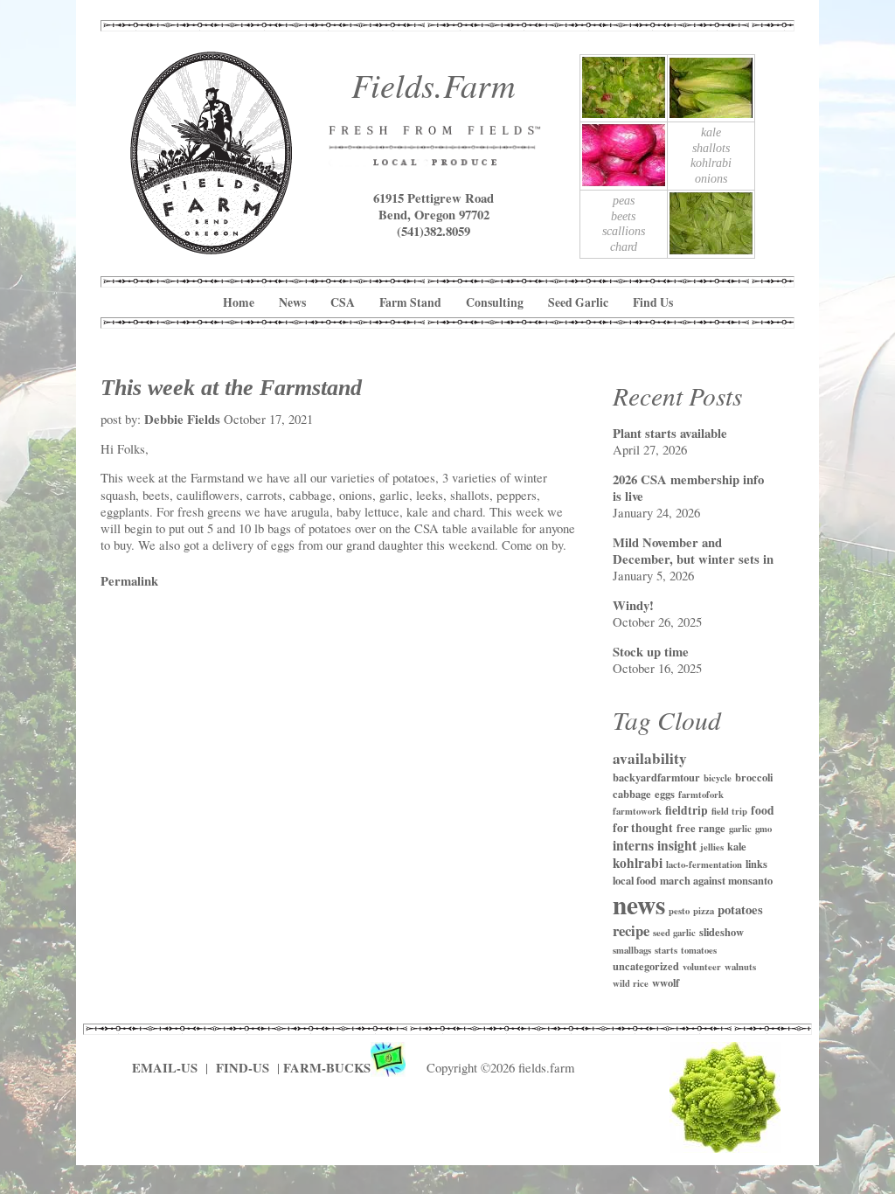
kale (736, 846)
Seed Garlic (578, 302)
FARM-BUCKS (327, 1068)
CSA (342, 302)
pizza (703, 911)
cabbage (632, 794)
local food (634, 880)
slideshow (721, 932)
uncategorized (646, 966)
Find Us (653, 302)
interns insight (655, 845)
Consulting (495, 302)
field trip (729, 811)
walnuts (740, 967)
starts (666, 950)
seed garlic (674, 933)
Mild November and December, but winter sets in (693, 550)
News (292, 302)
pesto (679, 911)
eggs (665, 794)
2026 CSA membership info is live (688, 487)
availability (650, 758)
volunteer (702, 967)
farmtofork (701, 795)
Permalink (129, 581)
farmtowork (637, 811)
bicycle (718, 778)
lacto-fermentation (704, 864)
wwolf (665, 982)
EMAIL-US (165, 1068)
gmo (763, 829)
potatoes (740, 909)
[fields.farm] (211, 248)
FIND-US (244, 1068)
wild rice (631, 983)
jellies (712, 847)
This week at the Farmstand (231, 387)
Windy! (633, 605)
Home (238, 302)
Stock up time (651, 651)
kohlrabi (638, 862)
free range (700, 828)
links (756, 863)
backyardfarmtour (656, 777)
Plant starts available (670, 433)
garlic (740, 829)
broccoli (754, 777)
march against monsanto (716, 880)
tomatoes (699, 950)
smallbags (632, 950)
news (639, 904)
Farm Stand (410, 302)
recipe (631, 930)
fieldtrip (686, 810)
